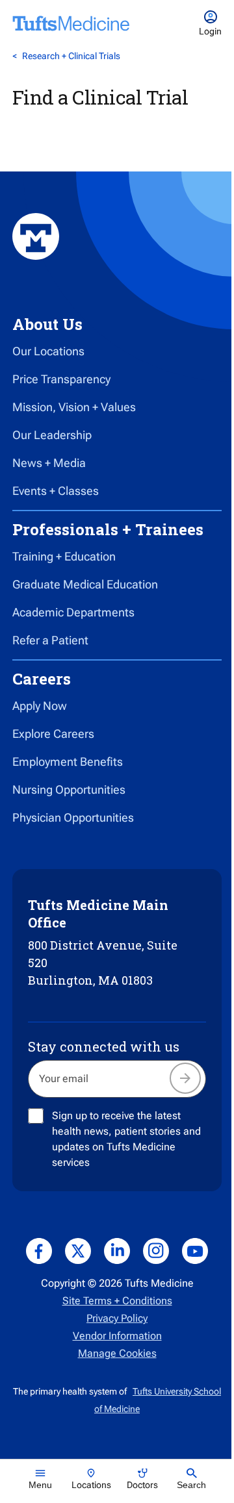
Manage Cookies (117, 1353)
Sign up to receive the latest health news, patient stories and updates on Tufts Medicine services (126, 1138)
